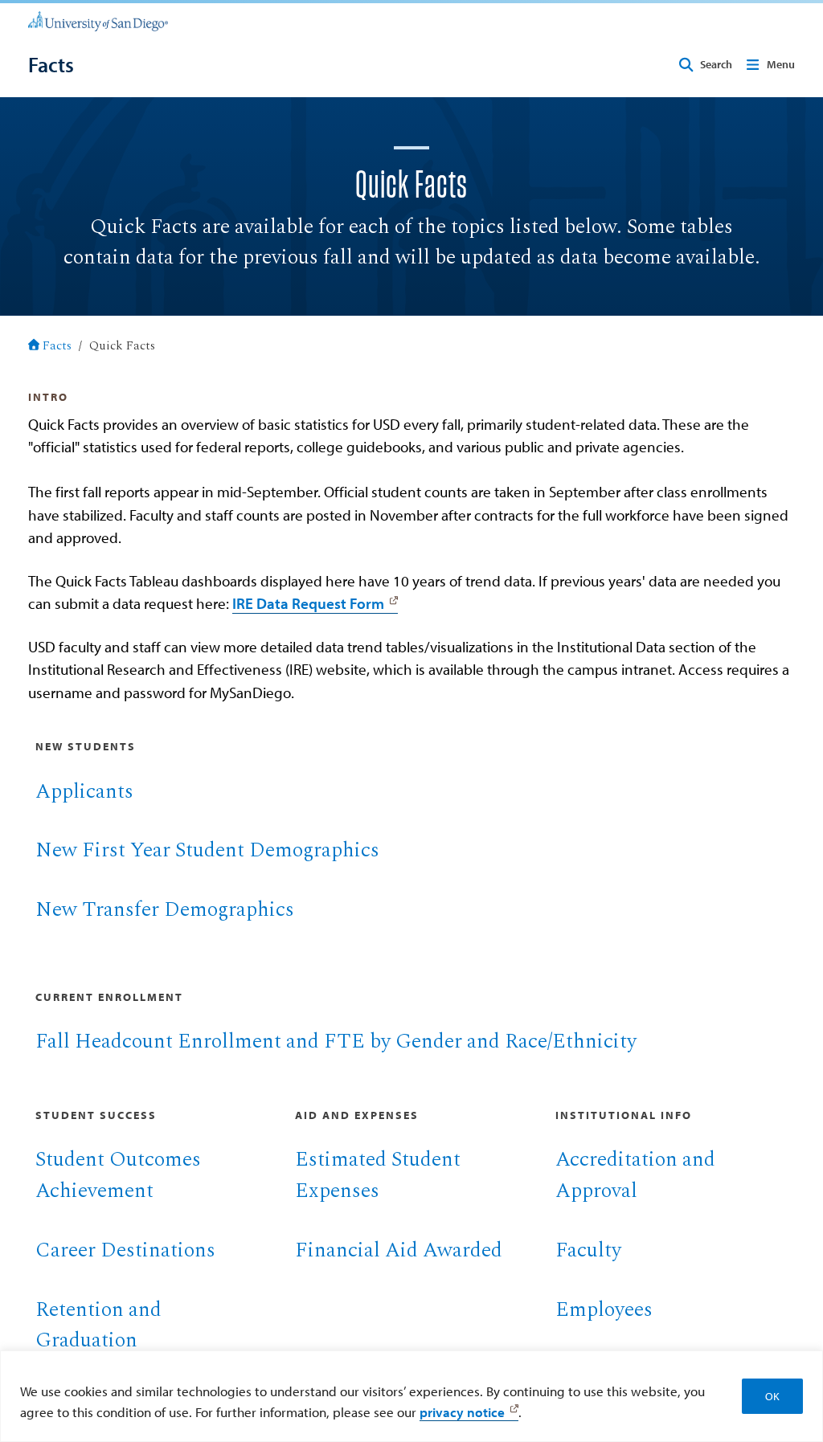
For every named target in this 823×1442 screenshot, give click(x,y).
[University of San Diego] (98, 20)
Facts (57, 345)
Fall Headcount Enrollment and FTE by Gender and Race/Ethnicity (336, 1041)
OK (772, 1396)
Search (716, 64)
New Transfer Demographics (164, 909)
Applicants (84, 791)
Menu (781, 64)
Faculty (588, 1250)
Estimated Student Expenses (378, 1175)
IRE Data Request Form (308, 603)
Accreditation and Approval (635, 1175)
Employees (604, 1310)
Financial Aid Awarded (398, 1250)
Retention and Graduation (98, 1325)
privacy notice (462, 1411)
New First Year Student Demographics (207, 850)
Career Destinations (125, 1250)
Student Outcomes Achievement (118, 1175)
